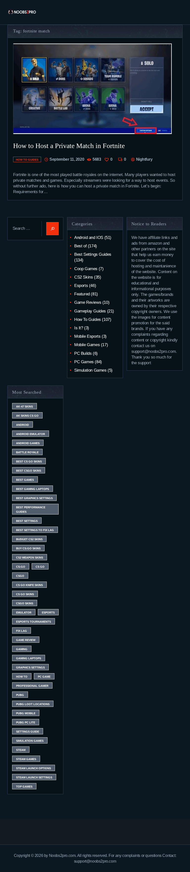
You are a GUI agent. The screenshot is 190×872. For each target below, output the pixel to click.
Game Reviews (87, 302)
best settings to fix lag (35, 530)
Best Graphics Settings (34, 498)
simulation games (30, 740)
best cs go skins (29, 461)
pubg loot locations (32, 704)
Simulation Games (90, 370)
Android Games (28, 443)
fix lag (21, 630)
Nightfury (143, 159)
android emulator (30, 434)
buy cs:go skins (28, 548)
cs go (40, 566)
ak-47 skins (24, 406)
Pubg (20, 694)
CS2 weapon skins (29, 557)
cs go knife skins (29, 585)
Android (22, 424)
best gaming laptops (32, 488)
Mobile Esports (87, 336)
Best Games (25, 479)
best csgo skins (28, 470)
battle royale (27, 452)
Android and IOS (88, 237)
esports (48, 612)
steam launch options (33, 768)
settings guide (27, 731)
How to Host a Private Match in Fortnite (69, 146)
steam (20, 749)
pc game (44, 676)
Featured (82, 294)
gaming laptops (28, 658)
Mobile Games (87, 344)
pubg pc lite (25, 722)
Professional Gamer (32, 685)
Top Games (24, 786)
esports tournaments (33, 621)
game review (25, 640)
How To (21, 676)
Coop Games (85, 268)
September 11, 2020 (66, 159)
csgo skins (24, 603)
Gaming (21, 649)
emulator (23, 612)
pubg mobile (25, 713)
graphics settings (30, 667)
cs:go (20, 566)
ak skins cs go (27, 415)
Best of (80, 246)
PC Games (84, 361)
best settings (27, 520)
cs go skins (25, 594)
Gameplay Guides (90, 311)
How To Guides (27, 159)
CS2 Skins (83, 277)
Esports (81, 285)
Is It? (78, 328)
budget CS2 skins (29, 539)
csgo (20, 575)
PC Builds (83, 353)
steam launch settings (34, 777)
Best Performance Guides (30, 509)
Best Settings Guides (92, 254)
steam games (26, 759)
